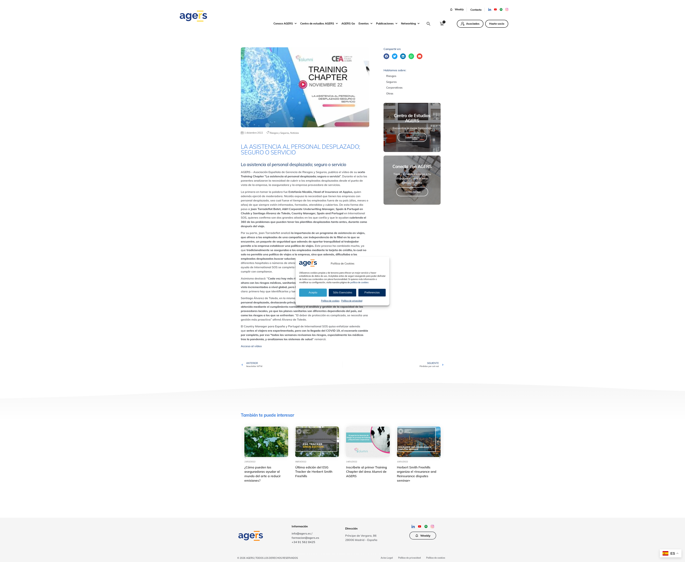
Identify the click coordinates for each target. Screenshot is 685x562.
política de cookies (359, 282)
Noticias (294, 132)
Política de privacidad (351, 300)
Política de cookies (330, 300)
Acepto (313, 292)
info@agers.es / (302, 533)
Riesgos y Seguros (279, 132)
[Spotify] (501, 9)
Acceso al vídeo (251, 346)
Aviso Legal (387, 557)
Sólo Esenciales (342, 292)
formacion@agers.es (305, 537)
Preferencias (372, 292)
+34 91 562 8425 (303, 542)
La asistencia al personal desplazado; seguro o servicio (293, 164)
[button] (458, 10)
